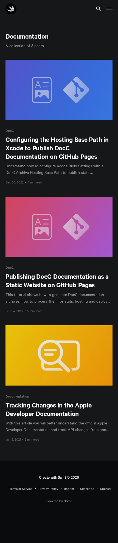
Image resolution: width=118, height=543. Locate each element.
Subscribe (87, 488)
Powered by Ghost (59, 501)
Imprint (69, 488)
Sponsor (105, 488)
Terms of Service (20, 488)
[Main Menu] (109, 9)
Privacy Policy (48, 488)
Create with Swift (52, 477)
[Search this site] (98, 8)
